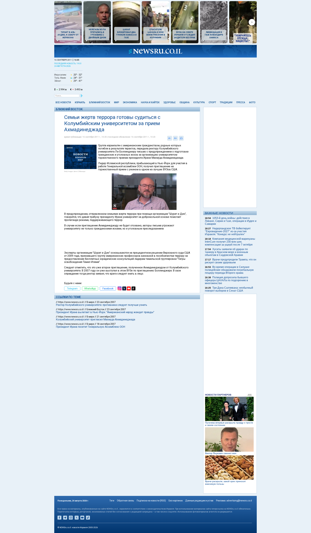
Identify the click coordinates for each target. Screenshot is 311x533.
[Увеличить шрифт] (175, 138)
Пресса (240, 102)
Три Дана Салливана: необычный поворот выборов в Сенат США (229, 289)
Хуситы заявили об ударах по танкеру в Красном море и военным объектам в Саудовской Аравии (226, 252)
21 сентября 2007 (106, 316)
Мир (116, 102)
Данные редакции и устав (199, 500)
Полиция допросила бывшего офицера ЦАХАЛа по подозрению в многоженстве (226, 280)
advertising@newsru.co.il (239, 500)
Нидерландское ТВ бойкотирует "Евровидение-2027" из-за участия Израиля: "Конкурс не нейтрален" (228, 231)
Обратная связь (125, 500)
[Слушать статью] (184, 138)
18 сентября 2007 (106, 324)
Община (184, 102)
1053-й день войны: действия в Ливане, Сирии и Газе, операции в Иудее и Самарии (230, 221)
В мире (90, 302)
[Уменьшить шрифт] (169, 138)
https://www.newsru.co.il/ (71, 302)
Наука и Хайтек (150, 102)
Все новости (63, 102)
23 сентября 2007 (106, 302)
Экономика (130, 102)
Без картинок (176, 500)
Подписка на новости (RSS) (151, 500)
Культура (199, 102)
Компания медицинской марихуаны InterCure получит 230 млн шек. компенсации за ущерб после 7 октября (230, 241)
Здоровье (169, 102)
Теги (111, 500)
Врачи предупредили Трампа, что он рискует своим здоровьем (230, 261)
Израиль (80, 102)
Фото (252, 102)
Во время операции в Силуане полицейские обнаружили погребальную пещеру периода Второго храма (229, 270)
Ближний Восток (99, 102)
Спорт (212, 102)
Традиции (226, 102)
